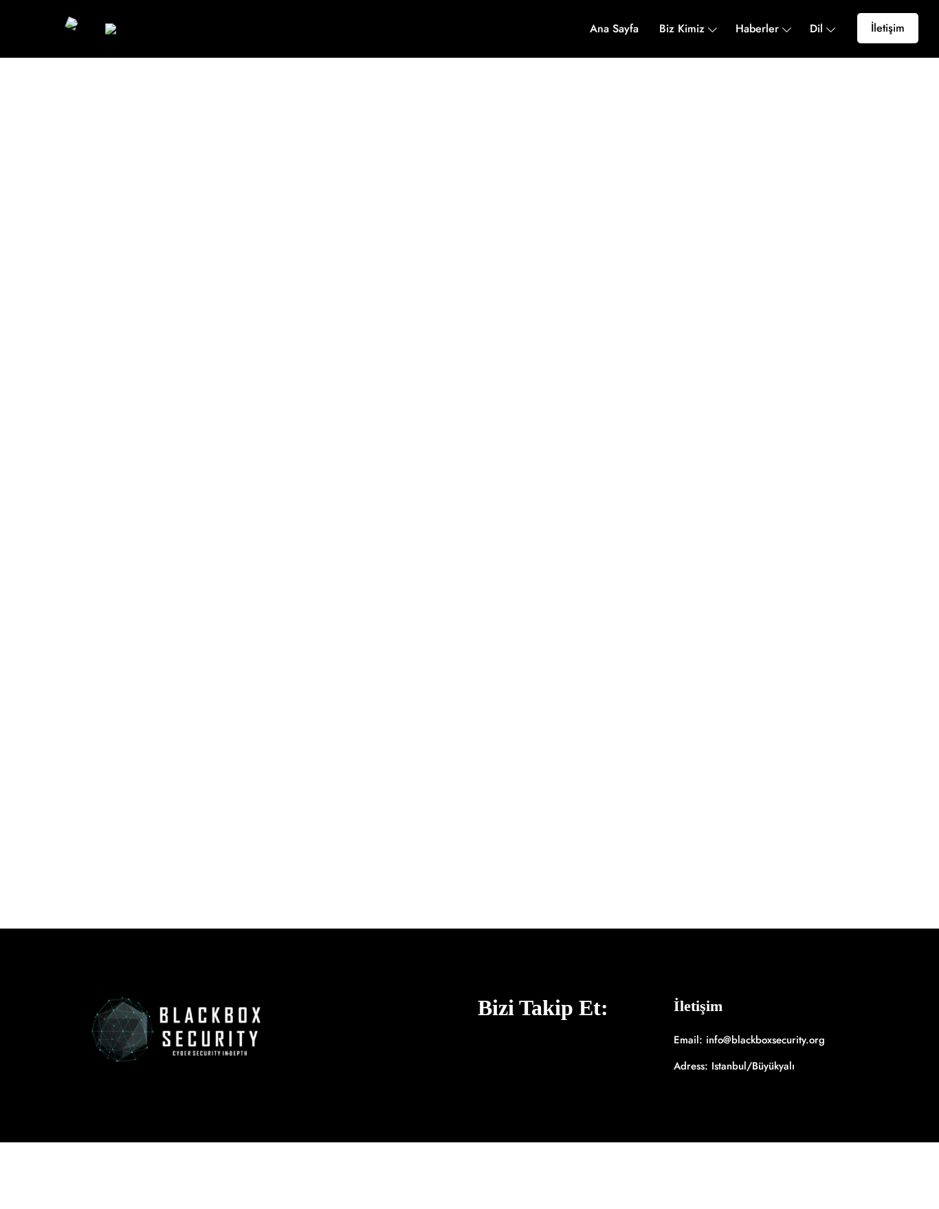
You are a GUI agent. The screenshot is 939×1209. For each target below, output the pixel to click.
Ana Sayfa (614, 28)
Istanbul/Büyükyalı (753, 1066)
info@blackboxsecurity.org (765, 1039)
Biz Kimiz (682, 28)
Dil (816, 28)
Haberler (757, 28)
